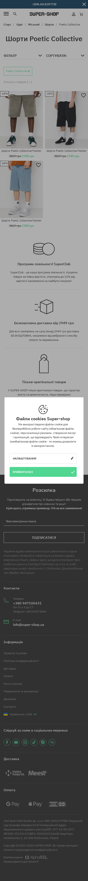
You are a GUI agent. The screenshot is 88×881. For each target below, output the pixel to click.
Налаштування (24, 458)
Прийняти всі (23, 472)
